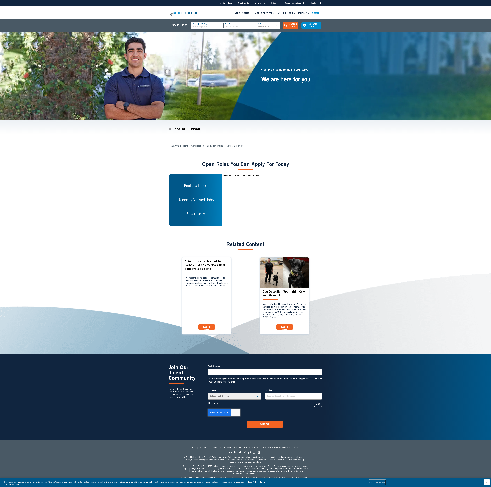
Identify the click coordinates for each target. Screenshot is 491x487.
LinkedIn (236, 453)
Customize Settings (377, 482)
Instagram (255, 453)
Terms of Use (217, 448)
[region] (245, 482)
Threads (260, 453)
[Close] (487, 482)
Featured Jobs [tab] (195, 186)
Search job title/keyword (201, 24)
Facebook (241, 453)
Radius (260, 24)
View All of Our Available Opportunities (240, 176)
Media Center (205, 448)
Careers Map (313, 25)
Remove (217, 403)
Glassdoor (250, 453)
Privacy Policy (229, 448)
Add (318, 404)
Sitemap (195, 448)
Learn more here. (254, 462)
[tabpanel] (272, 200)
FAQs (259, 448)
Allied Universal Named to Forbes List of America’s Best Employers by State (205, 265)
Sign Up (265, 424)
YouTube (231, 453)
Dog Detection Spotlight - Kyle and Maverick (284, 293)
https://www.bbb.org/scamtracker (245, 473)
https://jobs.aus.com (283, 469)
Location (228, 24)
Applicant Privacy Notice (245, 448)
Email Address (214, 366)
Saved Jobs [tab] (195, 214)
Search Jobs (293, 25)
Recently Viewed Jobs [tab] (196, 200)
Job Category (213, 390)
